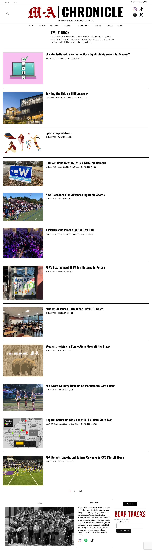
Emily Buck (64, 58)
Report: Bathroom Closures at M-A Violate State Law (79, 420)
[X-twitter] (141, 15)
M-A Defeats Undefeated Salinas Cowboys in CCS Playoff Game (85, 457)
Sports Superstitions (58, 133)
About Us (94, 503)
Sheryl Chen (51, 58)
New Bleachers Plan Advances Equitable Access (75, 195)
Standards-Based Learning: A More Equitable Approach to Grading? (88, 54)
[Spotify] (86, 540)
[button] (7, 13)
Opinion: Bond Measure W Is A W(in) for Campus (76, 163)
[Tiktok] (141, 9)
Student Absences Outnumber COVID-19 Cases (74, 309)
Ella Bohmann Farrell (68, 167)
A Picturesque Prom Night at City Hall (70, 230)
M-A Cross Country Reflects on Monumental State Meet (80, 385)
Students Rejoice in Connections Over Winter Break (78, 346)
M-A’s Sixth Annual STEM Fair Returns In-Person (75, 267)
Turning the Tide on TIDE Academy (67, 93)
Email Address (122, 522)
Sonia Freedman (53, 98)
